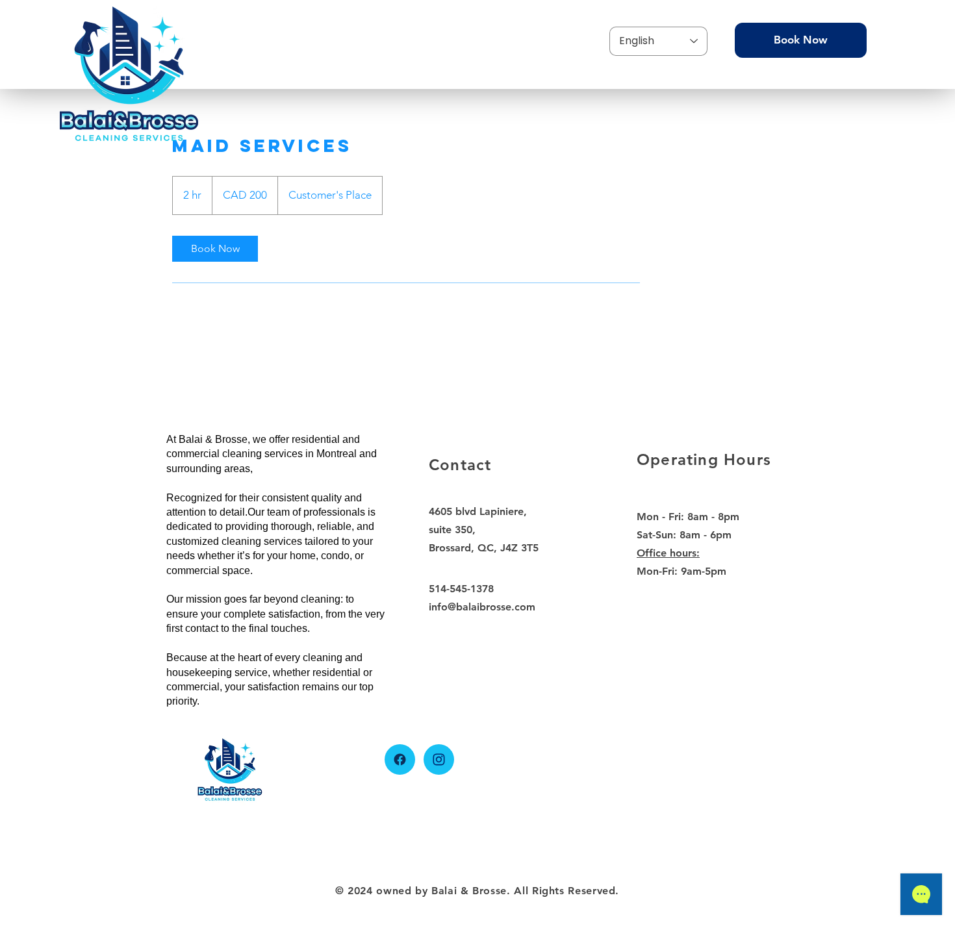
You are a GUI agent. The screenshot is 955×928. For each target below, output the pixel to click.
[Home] (400, 759)
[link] (215, 249)
